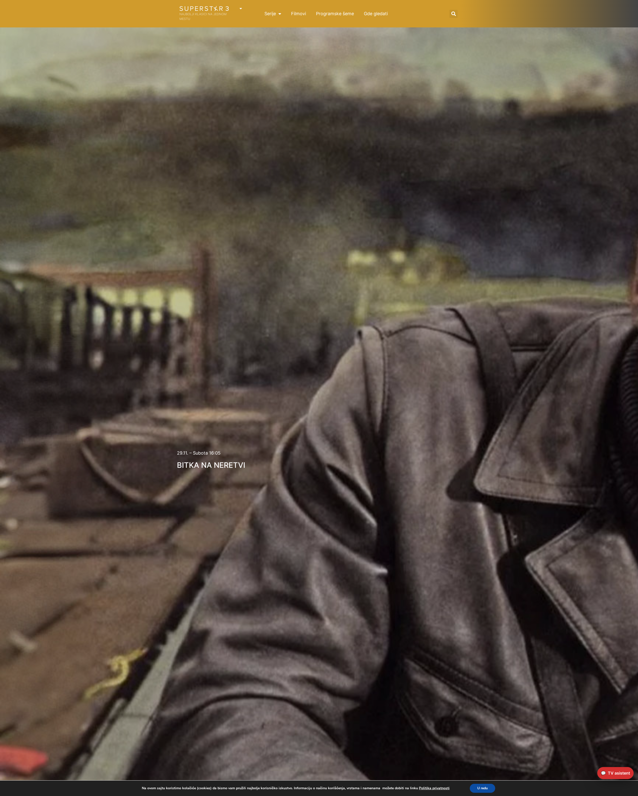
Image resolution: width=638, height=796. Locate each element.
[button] (453, 14)
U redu (482, 788)
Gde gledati (376, 13)
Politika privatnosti (434, 788)
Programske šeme (335, 13)
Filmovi (298, 13)
